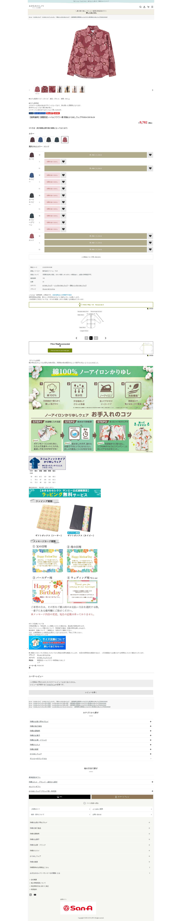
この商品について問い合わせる (91, 257)
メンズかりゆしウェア (61, 285)
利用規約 (34, 889)
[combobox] (91, 338)
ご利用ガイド (35, 809)
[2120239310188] (37, 89)
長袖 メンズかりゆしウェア (78, 285)
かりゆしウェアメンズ (44, 657)
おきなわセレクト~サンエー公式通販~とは (45, 873)
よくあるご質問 (98, 809)
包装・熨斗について (37, 814)
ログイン (51, 684)
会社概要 (34, 879)
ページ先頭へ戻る (92, 803)
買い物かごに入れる (96, 155)
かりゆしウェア (47, 285)
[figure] (76, 338)
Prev (29, 90)
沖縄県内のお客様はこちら (39, 867)
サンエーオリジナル (49, 289)
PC (61, 797)
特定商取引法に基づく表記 (40, 886)
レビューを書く (91, 692)
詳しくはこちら (91, 13)
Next (153, 90)
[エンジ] (91, 52)
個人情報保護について (38, 883)
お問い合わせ (97, 814)
